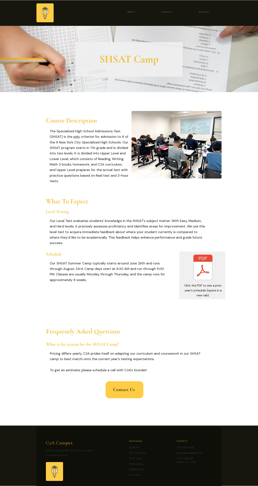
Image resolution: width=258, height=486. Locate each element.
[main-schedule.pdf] (202, 268)
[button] (167, 11)
